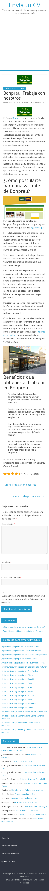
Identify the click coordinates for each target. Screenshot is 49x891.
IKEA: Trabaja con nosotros (26, 802)
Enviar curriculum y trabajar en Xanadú (17, 679)
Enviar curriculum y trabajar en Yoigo (16, 683)
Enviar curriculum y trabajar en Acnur (16, 687)
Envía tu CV (24, 5)
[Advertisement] (24, 44)
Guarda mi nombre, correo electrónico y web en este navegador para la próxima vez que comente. (23, 599)
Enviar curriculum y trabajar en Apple (16, 699)
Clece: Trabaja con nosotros (30, 496)
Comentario (8, 524)
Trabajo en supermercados (15, 88)
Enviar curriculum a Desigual (35, 806)
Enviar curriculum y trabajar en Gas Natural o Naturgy (24, 667)
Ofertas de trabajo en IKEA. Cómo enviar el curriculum (24, 711)
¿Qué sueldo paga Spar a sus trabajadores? (19, 658)
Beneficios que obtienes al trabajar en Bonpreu (22, 631)
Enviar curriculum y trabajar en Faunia (17, 707)
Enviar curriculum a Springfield (32, 779)
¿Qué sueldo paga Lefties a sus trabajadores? (20, 646)
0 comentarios (38, 102)
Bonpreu (16, 118)
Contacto (5, 838)
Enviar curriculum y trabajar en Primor (17, 675)
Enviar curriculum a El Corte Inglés (24, 798)
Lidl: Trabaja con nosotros (27, 810)
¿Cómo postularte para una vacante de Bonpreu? (23, 627)
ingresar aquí (37, 227)
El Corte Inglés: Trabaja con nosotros (27, 790)
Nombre (6, 562)
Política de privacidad (10, 853)
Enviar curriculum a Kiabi (25, 794)
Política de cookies (9, 845)
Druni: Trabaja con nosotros (18, 484)
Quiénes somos (8, 861)
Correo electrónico (11, 577)
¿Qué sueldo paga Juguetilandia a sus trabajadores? (23, 663)
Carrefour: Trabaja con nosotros (32, 814)
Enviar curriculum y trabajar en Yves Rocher (19, 671)
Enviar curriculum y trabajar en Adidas (17, 691)
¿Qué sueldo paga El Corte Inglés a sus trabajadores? (24, 654)
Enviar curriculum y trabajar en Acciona (17, 695)
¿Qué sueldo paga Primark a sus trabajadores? (21, 650)
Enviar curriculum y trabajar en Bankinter (18, 703)
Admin (26, 102)
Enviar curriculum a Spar (23, 761)
